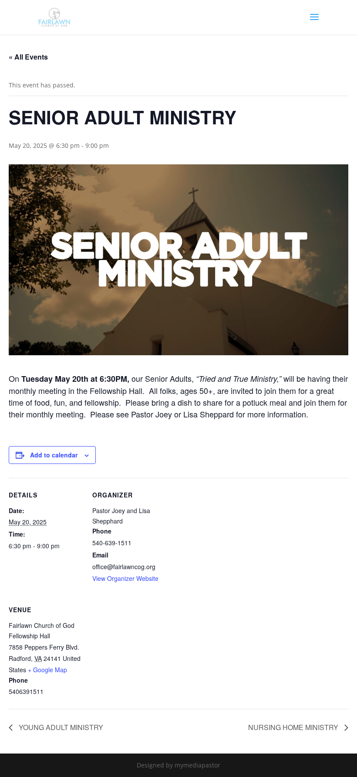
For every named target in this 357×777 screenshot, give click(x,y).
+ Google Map (47, 669)
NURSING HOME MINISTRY (294, 727)
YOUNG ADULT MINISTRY (60, 727)
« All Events (28, 57)
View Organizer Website (125, 578)
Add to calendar (53, 454)
